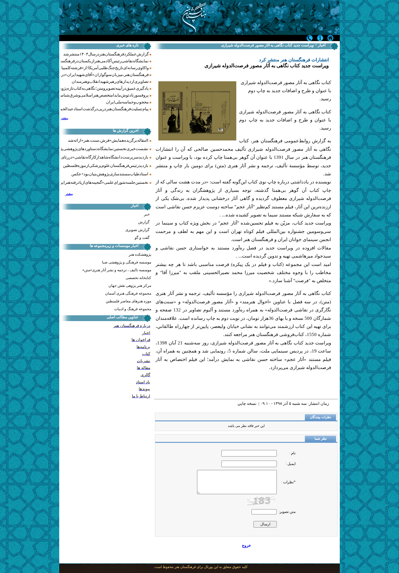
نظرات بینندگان (320, 417)
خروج (246, 545)
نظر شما (321, 438)
